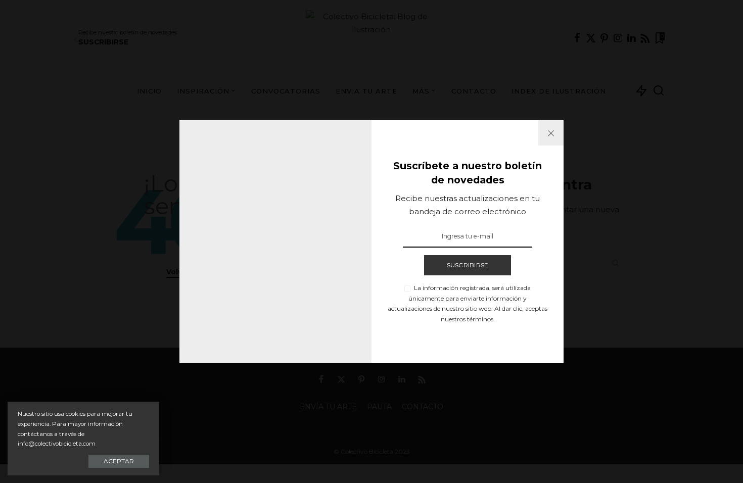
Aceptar (119, 461)
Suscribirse (468, 265)
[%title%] (551, 133)
